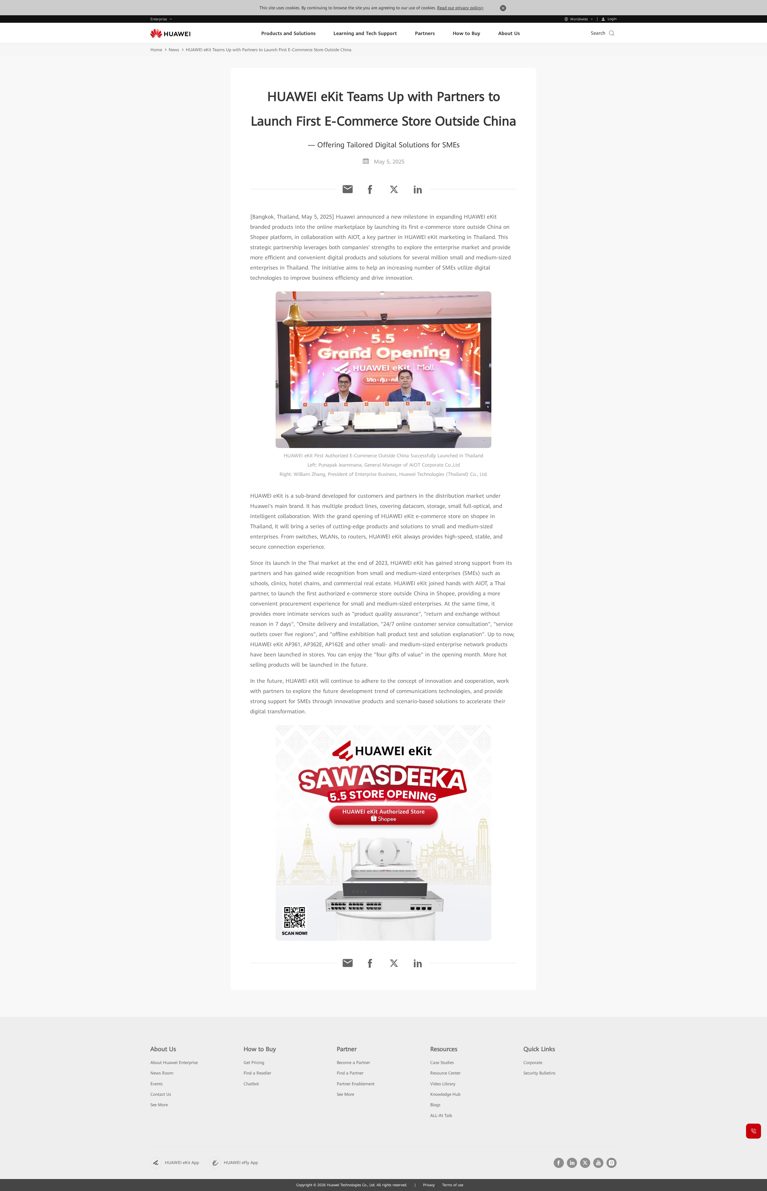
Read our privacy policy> (460, 7)
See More (159, 1104)
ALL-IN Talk (441, 1115)
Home (156, 49)
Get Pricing (254, 1062)
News (174, 49)
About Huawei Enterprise (174, 1062)
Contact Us (160, 1094)
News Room (161, 1073)
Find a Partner (350, 1073)
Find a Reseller (257, 1073)
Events (156, 1083)
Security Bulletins (539, 1073)
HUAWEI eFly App (241, 1162)
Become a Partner (353, 1062)
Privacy (429, 1185)
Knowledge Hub (445, 1094)
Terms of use (452, 1185)
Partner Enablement (356, 1083)
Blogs (435, 1104)
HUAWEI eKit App (182, 1162)
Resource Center (445, 1073)
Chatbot (251, 1083)
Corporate (532, 1062)
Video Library (442, 1083)
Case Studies (442, 1062)
